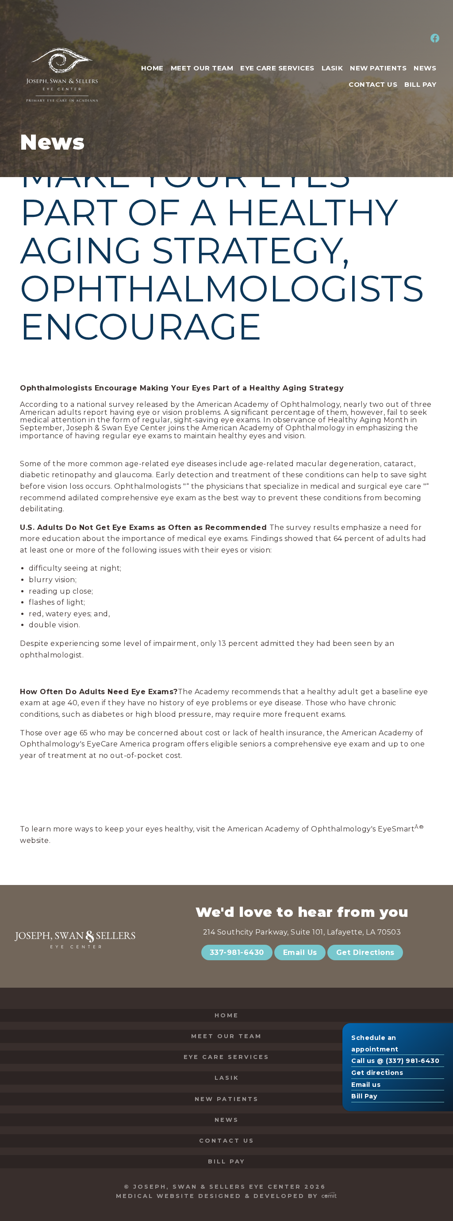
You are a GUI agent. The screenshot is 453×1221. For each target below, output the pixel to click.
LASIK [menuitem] (332, 68)
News (227, 1120)
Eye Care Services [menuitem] (277, 68)
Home (227, 1015)
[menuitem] (433, 38)
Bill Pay (364, 1096)
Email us (365, 1085)
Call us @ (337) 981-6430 (395, 1061)
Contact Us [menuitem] (373, 84)
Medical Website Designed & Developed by (218, 1196)
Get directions (377, 1073)
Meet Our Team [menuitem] (202, 68)
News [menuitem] (425, 68)
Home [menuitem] (152, 68)
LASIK (227, 1077)
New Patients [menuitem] (378, 68)
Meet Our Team (226, 1036)
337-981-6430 (237, 952)
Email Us (300, 952)
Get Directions (365, 952)
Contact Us (226, 1140)
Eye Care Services (226, 1057)
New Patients (227, 1099)
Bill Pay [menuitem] (420, 84)
